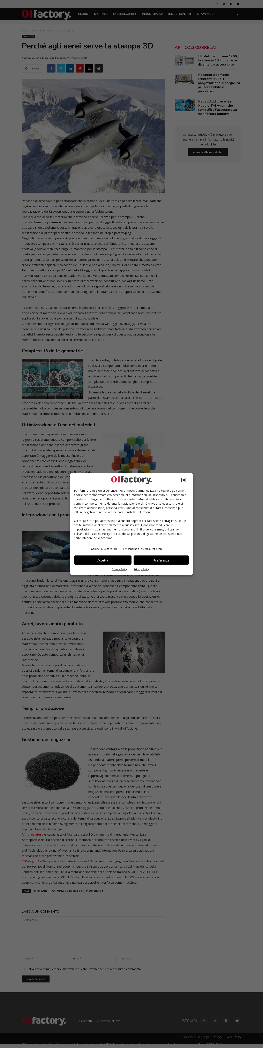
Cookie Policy (119, 569)
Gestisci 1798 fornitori (104, 549)
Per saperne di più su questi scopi (143, 549)
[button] (184, 480)
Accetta (102, 560)
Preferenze (161, 560)
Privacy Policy (141, 569)
